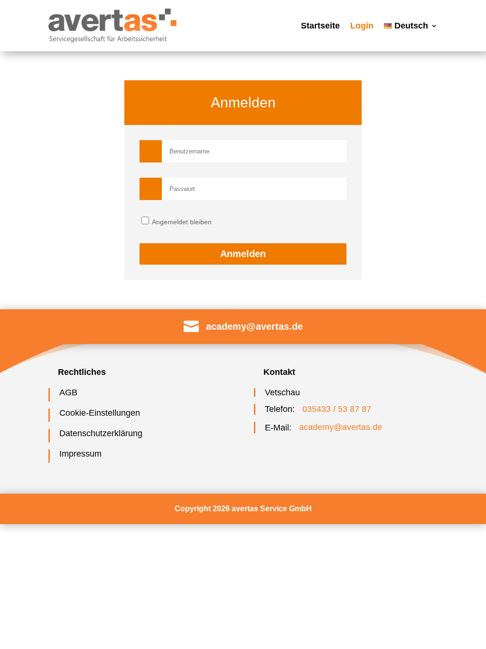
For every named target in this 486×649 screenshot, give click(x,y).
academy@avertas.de (254, 326)
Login (362, 25)
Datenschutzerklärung (100, 433)
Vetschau (282, 392)
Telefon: (280, 409)
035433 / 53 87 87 (336, 409)
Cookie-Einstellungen (99, 413)
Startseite (320, 25)
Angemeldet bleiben (181, 222)
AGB (68, 392)
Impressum (80, 453)
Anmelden (243, 253)
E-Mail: (278, 427)
